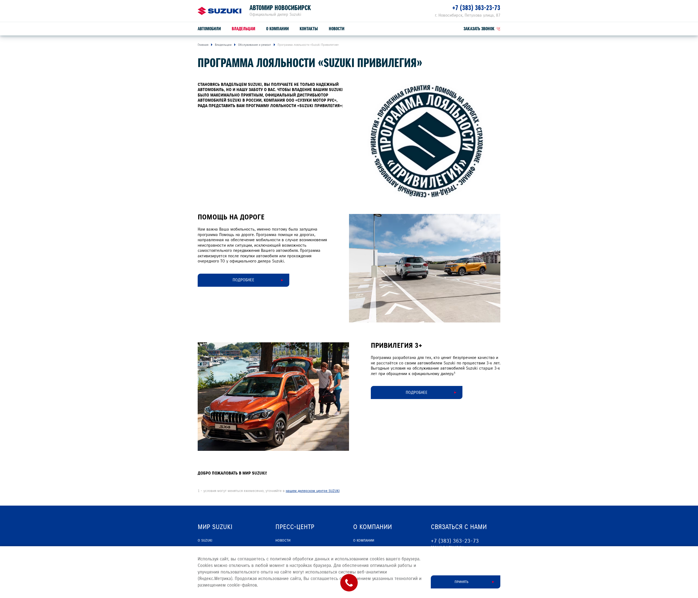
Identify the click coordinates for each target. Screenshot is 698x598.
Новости (336, 28)
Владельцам (243, 28)
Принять (461, 582)
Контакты (309, 28)
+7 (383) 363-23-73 (476, 8)
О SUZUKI (205, 540)
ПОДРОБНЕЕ (243, 279)
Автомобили (209, 28)
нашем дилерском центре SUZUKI (312, 491)
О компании (277, 28)
